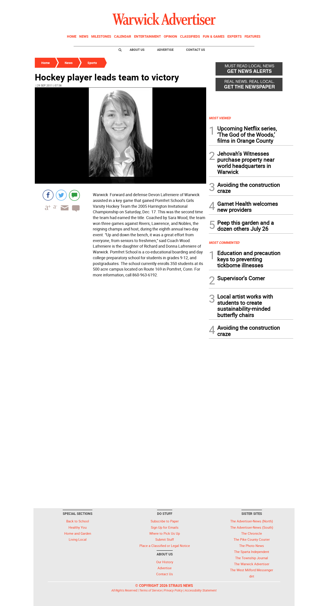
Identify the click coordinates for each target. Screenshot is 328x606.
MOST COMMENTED (224, 242)
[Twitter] (61, 195)
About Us (137, 49)
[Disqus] (120, 336)
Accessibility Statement (201, 590)
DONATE (282, 5)
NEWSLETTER (257, 5)
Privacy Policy (173, 590)
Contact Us (195, 49)
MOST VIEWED (220, 118)
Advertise (165, 49)
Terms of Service (150, 590)
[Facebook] (48, 195)
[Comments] (74, 195)
